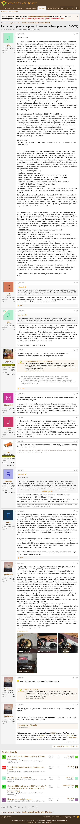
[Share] (74, 34)
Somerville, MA (10, 465)
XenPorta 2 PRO (32, 822)
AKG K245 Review (31, 689)
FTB (73, 768)
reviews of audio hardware (38, 16)
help (29, 29)
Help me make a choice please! (20, 799)
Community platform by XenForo (28, 820)
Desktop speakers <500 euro (19, 777)
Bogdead (10, 801)
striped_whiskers (12, 761)
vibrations (70, 735)
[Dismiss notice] (77, 16)
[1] (51, 733)
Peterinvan (71, 787)
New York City (11, 374)
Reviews (20, 8)
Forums (42, 8)
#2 (77, 283)
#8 (77, 470)
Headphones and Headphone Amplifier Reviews (26, 772)
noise (40, 737)
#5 (77, 394)
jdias (4, 29)
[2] (53, 733)
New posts (4, 11)
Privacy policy (67, 817)
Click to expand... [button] (47, 491)
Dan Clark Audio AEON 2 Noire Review (38, 361)
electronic (42, 735)
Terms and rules (56, 817)
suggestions (35, 29)
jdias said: (21, 287)
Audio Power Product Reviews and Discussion (24, 794)
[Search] (77, 8)
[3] (54, 733)
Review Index (31, 8)
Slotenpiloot (10, 780)
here (26, 19)
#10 (77, 563)
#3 (77, 311)
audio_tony (10, 772)
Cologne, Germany (9, 492)
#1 (77, 34)
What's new (52, 8)
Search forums (13, 11)
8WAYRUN (49, 822)
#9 (77, 511)
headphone (22, 29)
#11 (77, 678)
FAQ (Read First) (8, 8)
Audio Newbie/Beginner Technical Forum (33, 801)
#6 (77, 417)
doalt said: (21, 315)
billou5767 (10, 793)
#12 (77, 705)
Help (74, 817)
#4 (77, 350)
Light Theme (7, 817)
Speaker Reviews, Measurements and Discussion (26, 780)
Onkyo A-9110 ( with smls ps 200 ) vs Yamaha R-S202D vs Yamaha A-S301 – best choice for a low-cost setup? (26, 788)
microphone (73, 737)
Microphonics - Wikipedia (28, 725)
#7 (77, 441)
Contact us (46, 817)
